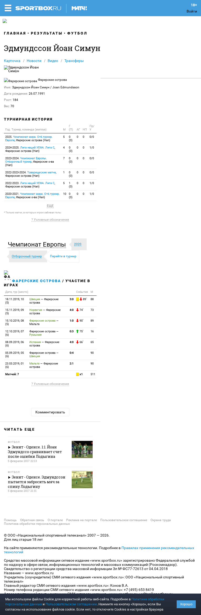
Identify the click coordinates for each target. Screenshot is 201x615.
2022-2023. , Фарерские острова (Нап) (30, 184)
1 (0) (70, 184)
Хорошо (186, 604)
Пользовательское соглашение (123, 520)
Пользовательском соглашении (71, 604)
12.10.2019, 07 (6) (14, 333)
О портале (55, 520)
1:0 (72, 320)
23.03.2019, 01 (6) (14, 365)
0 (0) (70, 138)
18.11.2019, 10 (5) (14, 301)
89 (92, 320)
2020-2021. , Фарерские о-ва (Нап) (32, 195)
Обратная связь (32, 520)
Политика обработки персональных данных (37, 523)
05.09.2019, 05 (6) (14, 354)
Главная (15, 33)
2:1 (72, 363)
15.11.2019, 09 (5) (14, 311)
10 (64, 194)
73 (92, 310)
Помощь (10, 520)
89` (84, 299)
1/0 (92, 147)
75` (81, 331)
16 (92, 331)
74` (81, 310)
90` (81, 320)
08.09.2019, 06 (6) (14, 343)
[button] (38, 244)
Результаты (47, 33)
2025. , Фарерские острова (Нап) (29, 138)
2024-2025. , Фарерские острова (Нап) (30, 149)
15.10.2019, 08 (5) (14, 322)
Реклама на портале (81, 520)
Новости (34, 61)
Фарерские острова (36, 281)
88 (92, 299)
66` (81, 342)
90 (92, 353)
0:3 (72, 331)
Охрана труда (160, 520)
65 (92, 342)
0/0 (92, 137)
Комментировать (50, 412)
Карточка (12, 61)
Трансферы (74, 61)
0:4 (72, 353)
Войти (192, 11)
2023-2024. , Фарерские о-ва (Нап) (29, 162)
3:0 (72, 299)
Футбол (77, 33)
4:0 (72, 310)
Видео (53, 61)
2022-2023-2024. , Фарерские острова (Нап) (30, 174)
